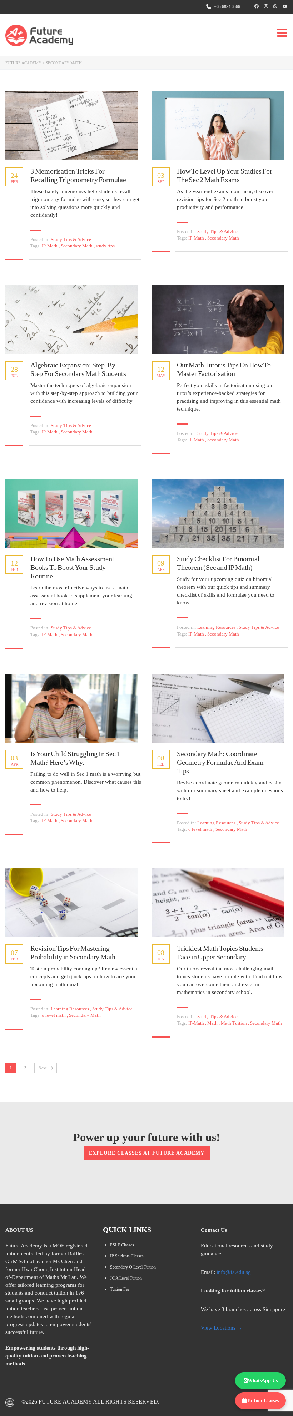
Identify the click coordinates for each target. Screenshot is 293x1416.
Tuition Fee (119, 1289)
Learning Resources (216, 627)
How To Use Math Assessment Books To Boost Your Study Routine (72, 567)
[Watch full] (71, 125)
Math (213, 1023)
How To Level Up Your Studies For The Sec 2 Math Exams (224, 175)
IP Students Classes (127, 1256)
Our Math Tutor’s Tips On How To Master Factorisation (224, 369)
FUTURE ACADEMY (65, 1402)
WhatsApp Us (263, 1380)
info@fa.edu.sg (234, 1272)
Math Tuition (234, 1023)
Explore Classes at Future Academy (146, 1153)
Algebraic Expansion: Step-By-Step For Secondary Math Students (78, 369)
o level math (200, 829)
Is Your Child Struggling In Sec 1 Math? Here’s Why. (75, 758)
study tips (105, 245)
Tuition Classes (263, 1400)
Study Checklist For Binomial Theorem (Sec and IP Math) (218, 563)
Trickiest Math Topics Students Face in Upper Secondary (220, 952)
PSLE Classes (122, 1244)
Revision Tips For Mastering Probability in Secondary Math (72, 952)
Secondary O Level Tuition (133, 1267)
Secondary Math (77, 245)
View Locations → (221, 1328)
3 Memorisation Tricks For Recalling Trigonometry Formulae (78, 175)
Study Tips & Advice (71, 239)
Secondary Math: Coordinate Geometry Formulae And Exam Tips (220, 762)
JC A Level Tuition (126, 1278)
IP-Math (50, 245)
